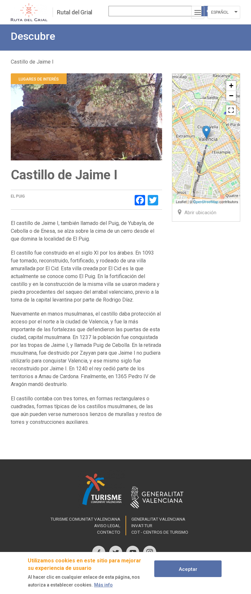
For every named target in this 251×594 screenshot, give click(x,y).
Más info (103, 584)
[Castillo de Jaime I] (206, 132)
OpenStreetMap (205, 201)
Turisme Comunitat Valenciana (85, 519)
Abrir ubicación (200, 212)
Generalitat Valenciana (158, 519)
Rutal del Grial (74, 12)
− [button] (231, 96)
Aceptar (188, 569)
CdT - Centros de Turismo (159, 532)
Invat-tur (141, 525)
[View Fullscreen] (231, 110)
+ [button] (231, 86)
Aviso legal (107, 525)
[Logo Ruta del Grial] (32, 12)
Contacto (108, 532)
